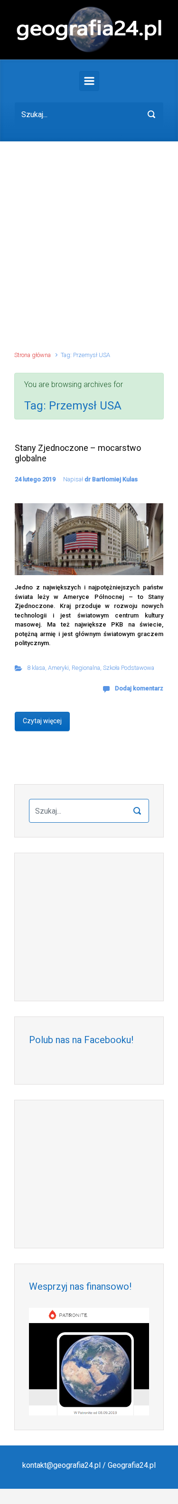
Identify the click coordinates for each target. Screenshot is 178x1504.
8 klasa (36, 667)
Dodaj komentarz (139, 688)
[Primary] (89, 81)
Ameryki (58, 667)
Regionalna (86, 667)
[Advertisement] (89, 250)
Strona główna (32, 355)
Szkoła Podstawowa (128, 667)
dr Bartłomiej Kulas (111, 479)
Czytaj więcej (42, 721)
